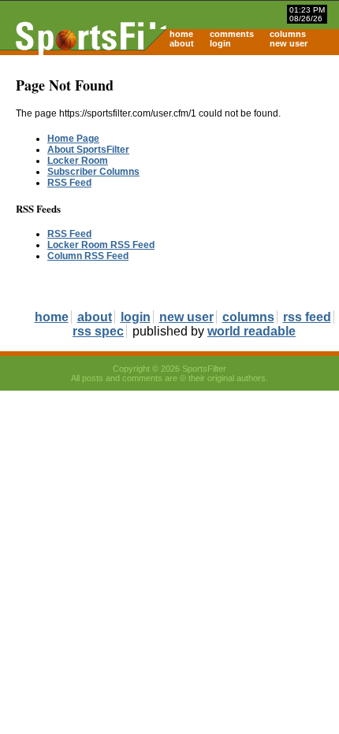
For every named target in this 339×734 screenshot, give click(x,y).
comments (232, 34)
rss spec (98, 331)
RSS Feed (69, 182)
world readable (251, 331)
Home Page (73, 138)
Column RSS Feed (88, 255)
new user (288, 43)
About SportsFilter (88, 149)
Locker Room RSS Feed (101, 244)
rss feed (307, 317)
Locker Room (77, 160)
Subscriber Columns (93, 171)
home (181, 34)
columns (288, 34)
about (182, 43)
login (220, 43)
